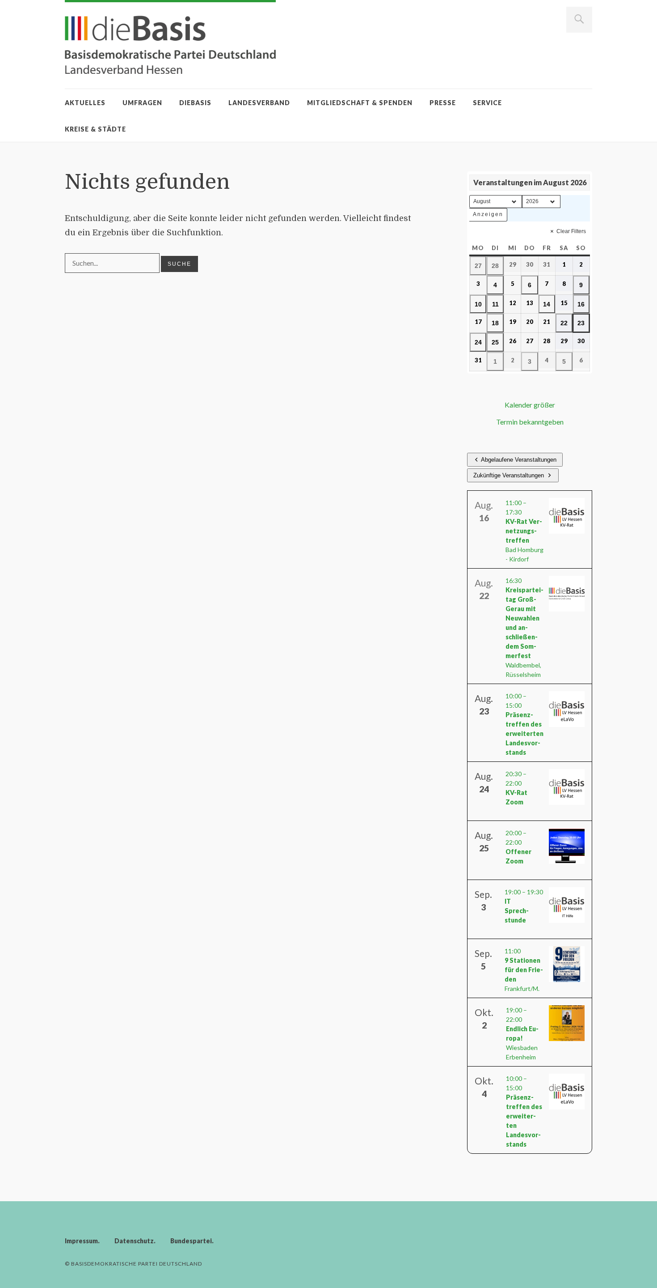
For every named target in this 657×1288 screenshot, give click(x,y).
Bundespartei (191, 1241)
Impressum (81, 1241)
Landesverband (259, 102)
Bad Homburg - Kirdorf (524, 531)
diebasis (195, 102)
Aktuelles (85, 102)
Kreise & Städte (95, 129)
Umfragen (142, 102)
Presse (443, 102)
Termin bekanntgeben (530, 421)
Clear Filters (571, 231)
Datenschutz (134, 1241)
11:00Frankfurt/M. (524, 969)
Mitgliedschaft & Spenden (360, 102)
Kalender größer (530, 404)
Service (487, 102)
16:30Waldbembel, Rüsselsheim (524, 627)
